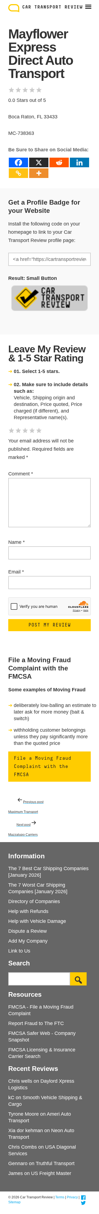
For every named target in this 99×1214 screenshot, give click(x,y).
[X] (38, 162)
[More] (38, 173)
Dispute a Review (27, 931)
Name (16, 542)
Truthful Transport (55, 1163)
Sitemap (14, 1202)
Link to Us (19, 951)
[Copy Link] (18, 173)
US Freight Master (51, 1173)
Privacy (72, 1197)
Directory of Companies (34, 901)
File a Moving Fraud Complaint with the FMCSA (42, 766)
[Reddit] (59, 162)
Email (16, 572)
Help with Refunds (28, 911)
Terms (59, 1197)
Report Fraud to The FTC (36, 1023)
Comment (20, 474)
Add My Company (28, 941)
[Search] (78, 978)
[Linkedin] (79, 162)
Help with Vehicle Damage (37, 921)
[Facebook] (18, 162)
